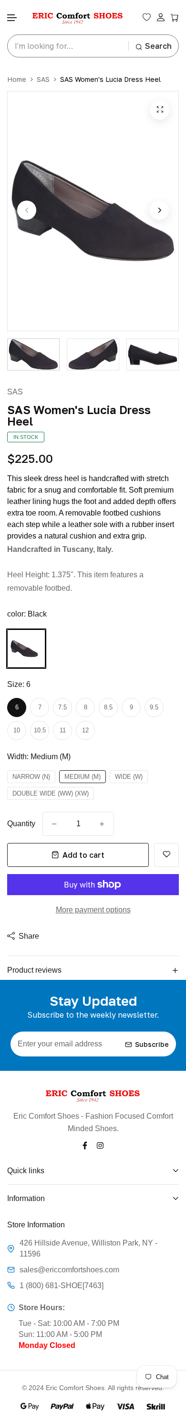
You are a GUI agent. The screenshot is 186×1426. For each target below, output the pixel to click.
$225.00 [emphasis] (30, 458)
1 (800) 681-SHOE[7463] (61, 1285)
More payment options (93, 910)
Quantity (21, 824)
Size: (19, 684)
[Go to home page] (78, 18)
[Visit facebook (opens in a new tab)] (85, 1145)
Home (16, 79)
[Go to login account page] (160, 17)
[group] (33, 354)
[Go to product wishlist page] (147, 17)
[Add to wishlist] (166, 855)
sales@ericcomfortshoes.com (69, 1270)
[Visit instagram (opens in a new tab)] (100, 1145)
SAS (43, 79)
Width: (39, 756)
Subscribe (152, 1044)
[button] (12, 18)
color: (27, 614)
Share (29, 936)
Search (158, 46)
